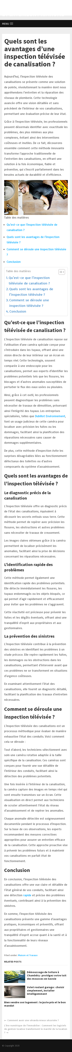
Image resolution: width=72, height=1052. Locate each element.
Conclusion (14, 261)
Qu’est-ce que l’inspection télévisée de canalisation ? (29, 280)
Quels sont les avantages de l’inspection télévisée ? (31, 292)
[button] (7, 24)
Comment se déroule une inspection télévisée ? (29, 303)
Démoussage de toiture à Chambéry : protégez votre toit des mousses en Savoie (46, 975)
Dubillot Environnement (50, 416)
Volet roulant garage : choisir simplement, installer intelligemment (45, 990)
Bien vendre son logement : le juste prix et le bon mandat (35, 1004)
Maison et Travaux (28, 955)
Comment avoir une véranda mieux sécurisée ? (33, 1020)
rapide (27, 895)
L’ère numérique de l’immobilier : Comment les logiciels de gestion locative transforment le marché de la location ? (35, 1029)
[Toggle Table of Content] (60, 272)
